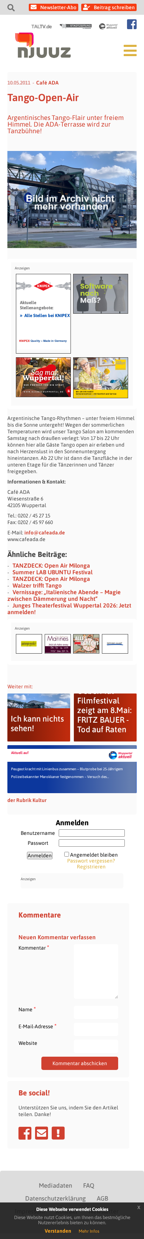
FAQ (88, 1185)
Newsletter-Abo (58, 7)
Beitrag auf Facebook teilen (24, 1133)
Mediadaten (55, 1185)
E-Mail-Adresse (37, 1026)
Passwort (38, 843)
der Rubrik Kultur (27, 800)
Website (27, 1043)
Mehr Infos (89, 1231)
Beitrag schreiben (114, 7)
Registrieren (91, 867)
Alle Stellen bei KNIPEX (45, 315)
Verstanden (58, 1231)
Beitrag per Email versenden (41, 1133)
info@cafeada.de (44, 533)
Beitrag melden (58, 1133)
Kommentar (33, 947)
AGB (102, 1198)
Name (27, 1009)
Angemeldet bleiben (94, 855)
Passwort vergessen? (91, 861)
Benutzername (38, 833)
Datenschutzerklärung (55, 1198)
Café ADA (47, 83)
